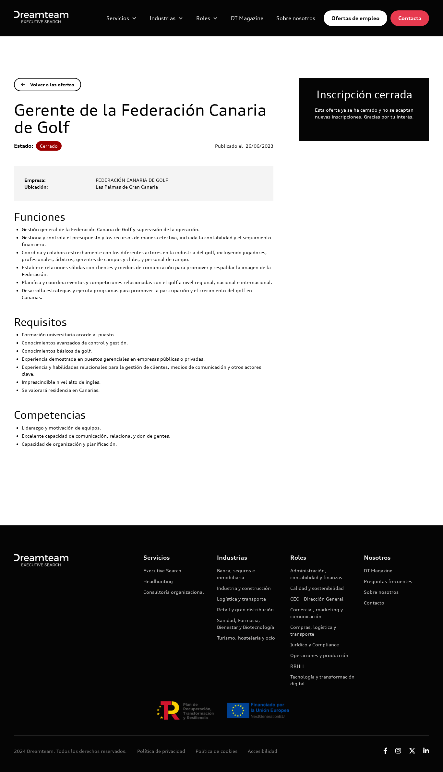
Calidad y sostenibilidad (317, 588)
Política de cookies (216, 751)
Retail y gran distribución (245, 609)
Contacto (374, 602)
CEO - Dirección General (316, 599)
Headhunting (158, 581)
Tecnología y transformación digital (322, 680)
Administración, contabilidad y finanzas (316, 574)
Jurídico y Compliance (314, 644)
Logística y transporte (241, 599)
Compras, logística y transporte (313, 630)
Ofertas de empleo (355, 18)
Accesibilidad (262, 751)
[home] (41, 18)
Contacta (409, 18)
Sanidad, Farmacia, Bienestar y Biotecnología (245, 623)
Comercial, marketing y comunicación (316, 613)
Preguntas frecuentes (388, 581)
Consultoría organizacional (173, 592)
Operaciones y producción (319, 655)
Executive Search (162, 570)
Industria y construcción (244, 588)
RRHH (297, 666)
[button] (121, 18)
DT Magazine (247, 18)
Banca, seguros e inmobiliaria (236, 574)
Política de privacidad (161, 751)
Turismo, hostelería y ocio (246, 638)
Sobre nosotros (295, 18)
